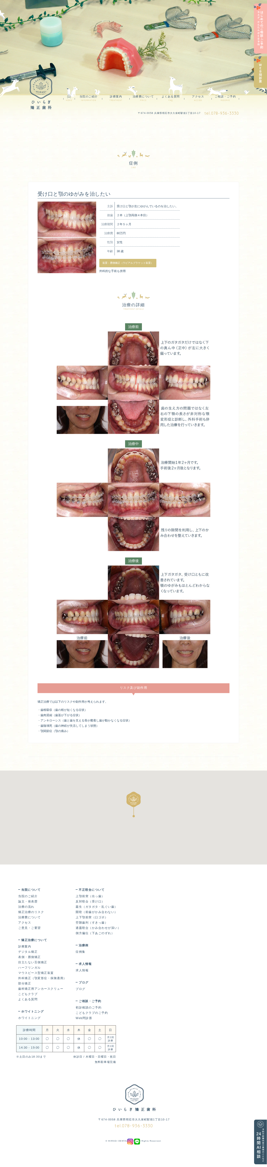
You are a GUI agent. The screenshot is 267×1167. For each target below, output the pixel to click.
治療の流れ (26, 906)
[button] (133, 804)
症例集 (41, 93)
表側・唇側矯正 (29, 957)
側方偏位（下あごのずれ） (95, 933)
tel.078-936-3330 (221, 113)
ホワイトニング (29, 1017)
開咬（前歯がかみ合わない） (97, 912)
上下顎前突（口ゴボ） (92, 917)
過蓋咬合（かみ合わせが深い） (98, 927)
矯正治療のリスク (31, 912)
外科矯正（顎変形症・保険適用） (42, 978)
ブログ (80, 989)
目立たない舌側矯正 (32, 962)
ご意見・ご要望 (29, 927)
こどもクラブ (28, 994)
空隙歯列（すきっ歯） (92, 922)
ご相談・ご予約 (225, 98)
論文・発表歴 (28, 901)
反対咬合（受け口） (90, 901)
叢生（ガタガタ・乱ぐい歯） (97, 906)
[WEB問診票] (260, 72)
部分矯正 (24, 983)
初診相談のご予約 (88, 1007)
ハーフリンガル (29, 967)
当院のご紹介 (89, 98)
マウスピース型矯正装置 (36, 972)
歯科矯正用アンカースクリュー (40, 988)
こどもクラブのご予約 (92, 1012)
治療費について (143, 98)
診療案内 (115, 98)
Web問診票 (84, 1018)
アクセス (198, 98)
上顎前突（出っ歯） (90, 896)
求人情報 (82, 970)
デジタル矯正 (28, 951)
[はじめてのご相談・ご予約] (260, 29)
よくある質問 (171, 98)
